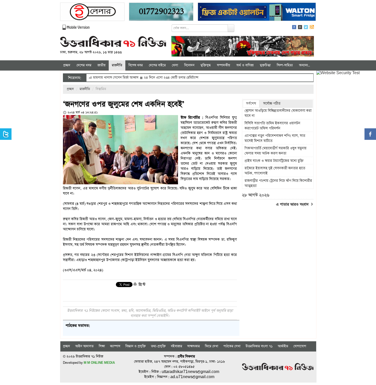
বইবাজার (176, 346)
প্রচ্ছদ (66, 65)
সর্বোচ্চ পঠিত (271, 103)
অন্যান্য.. (304, 65)
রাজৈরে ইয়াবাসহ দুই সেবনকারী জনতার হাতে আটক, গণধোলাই (275, 171)
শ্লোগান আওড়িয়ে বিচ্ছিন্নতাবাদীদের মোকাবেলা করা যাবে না (278, 113)
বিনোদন (189, 65)
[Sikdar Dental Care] (161, 12)
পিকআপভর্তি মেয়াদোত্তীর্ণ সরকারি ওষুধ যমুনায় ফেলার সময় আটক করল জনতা (275, 151)
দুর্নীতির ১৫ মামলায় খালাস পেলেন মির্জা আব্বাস (95, 77)
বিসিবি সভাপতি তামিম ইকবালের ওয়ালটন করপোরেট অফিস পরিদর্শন (272, 126)
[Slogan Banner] (242, 46)
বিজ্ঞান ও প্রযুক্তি (135, 346)
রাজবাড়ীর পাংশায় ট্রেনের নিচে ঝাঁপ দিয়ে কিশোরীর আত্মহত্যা (278, 183)
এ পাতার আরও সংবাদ (293, 204)
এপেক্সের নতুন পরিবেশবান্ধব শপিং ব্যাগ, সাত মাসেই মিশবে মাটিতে (275, 138)
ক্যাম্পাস (115, 346)
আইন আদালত (84, 346)
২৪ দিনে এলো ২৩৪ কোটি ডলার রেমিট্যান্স (158, 77)
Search (231, 28)
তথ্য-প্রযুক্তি (158, 346)
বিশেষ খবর (135, 65)
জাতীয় (101, 65)
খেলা (175, 65)
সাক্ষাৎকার (193, 346)
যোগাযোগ (299, 346)
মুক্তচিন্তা (265, 65)
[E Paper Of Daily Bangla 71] (92, 12)
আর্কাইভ (283, 346)
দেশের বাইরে (157, 65)
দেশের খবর (83, 65)
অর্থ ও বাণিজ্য (245, 65)
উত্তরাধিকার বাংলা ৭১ (259, 346)
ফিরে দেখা (211, 346)
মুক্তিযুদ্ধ (206, 65)
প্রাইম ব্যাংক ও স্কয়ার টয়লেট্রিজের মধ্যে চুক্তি (274, 160)
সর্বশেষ (251, 103)
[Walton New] (257, 12)
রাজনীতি (117, 65)
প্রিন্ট (141, 284)
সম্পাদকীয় (223, 65)
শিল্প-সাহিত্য (285, 65)
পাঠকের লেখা (231, 346)
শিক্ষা (102, 346)
